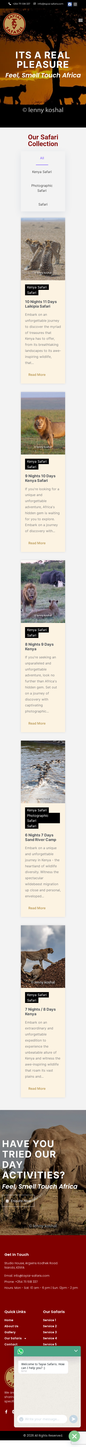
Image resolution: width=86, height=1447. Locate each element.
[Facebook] (70, 4)
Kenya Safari (37, 287)
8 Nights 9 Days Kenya (39, 646)
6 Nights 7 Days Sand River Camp (40, 837)
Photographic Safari (37, 818)
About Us (11, 1326)
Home (8, 1320)
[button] (80, 20)
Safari (31, 292)
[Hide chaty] (74, 1436)
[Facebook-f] (6, 1412)
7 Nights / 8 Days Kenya (40, 1011)
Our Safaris (13, 1338)
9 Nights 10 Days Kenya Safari (40, 478)
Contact (11, 1344)
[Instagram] (75, 4)
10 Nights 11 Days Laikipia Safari (41, 303)
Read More (37, 374)
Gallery (9, 1332)
